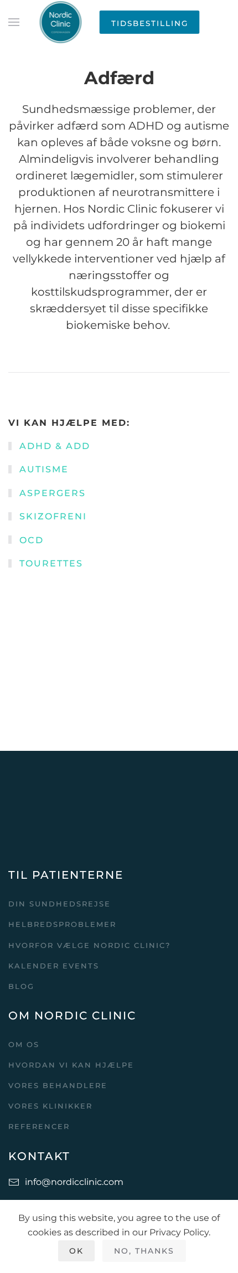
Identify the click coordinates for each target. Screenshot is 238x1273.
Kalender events (53, 965)
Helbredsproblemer (62, 924)
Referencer (39, 1126)
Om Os (23, 1044)
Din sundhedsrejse (59, 903)
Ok (76, 1251)
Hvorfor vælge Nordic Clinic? (89, 945)
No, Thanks (144, 1251)
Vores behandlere (57, 1085)
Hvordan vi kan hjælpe (71, 1064)
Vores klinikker (50, 1105)
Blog (21, 986)
